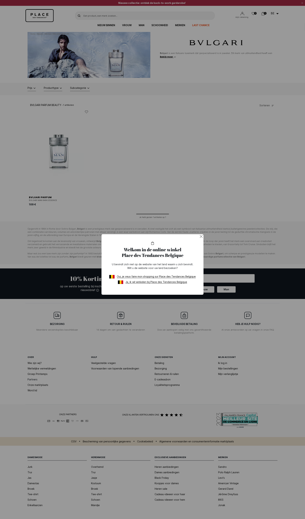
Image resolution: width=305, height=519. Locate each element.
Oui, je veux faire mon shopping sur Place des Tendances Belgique (156, 276)
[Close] (201, 236)
